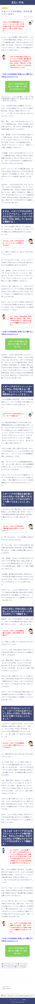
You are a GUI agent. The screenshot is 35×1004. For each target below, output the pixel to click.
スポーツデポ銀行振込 (20, 966)
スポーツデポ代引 (22, 964)
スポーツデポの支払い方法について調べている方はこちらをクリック (17, 86)
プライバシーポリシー (14, 999)
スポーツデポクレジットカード (9, 964)
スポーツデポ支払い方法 (8, 966)
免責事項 (24, 999)
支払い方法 (17, 2)
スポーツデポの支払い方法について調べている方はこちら (17, 344)
